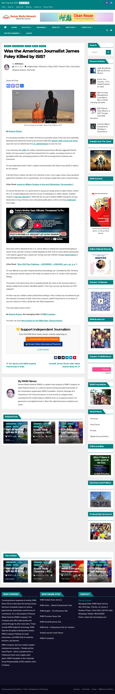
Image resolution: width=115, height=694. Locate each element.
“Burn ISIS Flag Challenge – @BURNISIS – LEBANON (40, 264)
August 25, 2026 (98, 575)
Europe (93, 430)
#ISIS (55, 67)
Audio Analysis (11, 423)
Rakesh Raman (15, 131)
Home (4, 7)
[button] (107, 30)
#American (43, 67)
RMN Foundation (47, 638)
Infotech (71, 27)
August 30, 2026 (14, 575)
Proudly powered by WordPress (12, 689)
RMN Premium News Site (50, 616)
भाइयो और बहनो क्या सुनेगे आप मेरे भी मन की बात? (14, 432)
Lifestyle (87, 27)
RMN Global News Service (51, 600)
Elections (103, 562)
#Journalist (75, 67)
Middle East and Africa (99, 436)
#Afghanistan (32, 67)
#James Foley (64, 67)
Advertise (28, 7)
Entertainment (12, 33)
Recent (35, 46)
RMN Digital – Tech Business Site (54, 611)
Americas (8, 46)
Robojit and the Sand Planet (51, 633)
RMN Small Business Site (50, 622)
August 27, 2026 (70, 575)
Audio (29, 33)
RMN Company (49, 314)
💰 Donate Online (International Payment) (43, 344)
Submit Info (19, 7)
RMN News (19, 64)
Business (41, 27)
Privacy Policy (48, 7)
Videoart (42, 46)
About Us (11, 7)
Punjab (64, 426)
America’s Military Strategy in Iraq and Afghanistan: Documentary (44, 184)
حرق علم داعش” (69, 264)
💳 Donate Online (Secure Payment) (42, 339)
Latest (20, 423)
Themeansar (44, 689)
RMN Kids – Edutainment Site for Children (57, 627)
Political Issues (18, 46)
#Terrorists (31, 70)
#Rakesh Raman (19, 70)
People (8, 426)
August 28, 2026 (42, 575)
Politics (26, 27)
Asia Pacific (37, 423)
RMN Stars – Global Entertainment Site (56, 605)
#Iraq (50, 67)
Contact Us (37, 7)
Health (56, 27)
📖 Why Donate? (43, 349)
